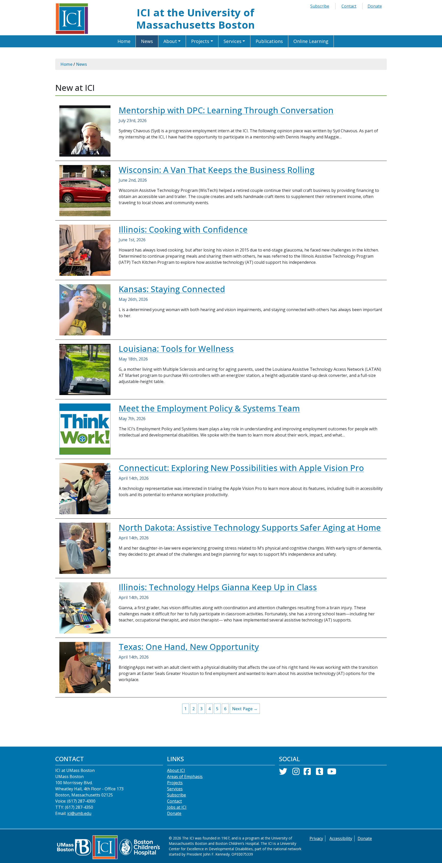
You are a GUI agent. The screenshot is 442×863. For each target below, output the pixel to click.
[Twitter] (283, 773)
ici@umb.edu (79, 813)
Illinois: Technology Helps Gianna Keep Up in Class (218, 587)
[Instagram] (296, 773)
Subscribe (319, 6)
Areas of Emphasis (185, 776)
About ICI (176, 770)
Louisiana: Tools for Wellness (176, 348)
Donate (375, 6)
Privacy (316, 838)
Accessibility (340, 838)
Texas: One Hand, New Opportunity (189, 646)
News (81, 64)
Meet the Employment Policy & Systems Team (209, 408)
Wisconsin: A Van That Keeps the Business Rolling (216, 169)
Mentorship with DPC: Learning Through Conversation (226, 110)
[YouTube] (331, 773)
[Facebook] (307, 773)
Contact (348, 6)
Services (175, 789)
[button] (172, 41)
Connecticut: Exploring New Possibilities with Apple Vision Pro (241, 467)
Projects (175, 782)
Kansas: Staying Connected (172, 288)
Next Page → (245, 709)
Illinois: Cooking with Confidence (183, 229)
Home (66, 64)
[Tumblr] (319, 773)
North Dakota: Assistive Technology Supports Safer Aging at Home (250, 527)
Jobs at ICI (176, 807)
